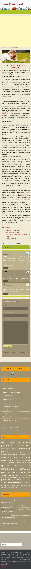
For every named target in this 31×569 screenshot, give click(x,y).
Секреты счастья (7, 385)
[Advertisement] (15, 37)
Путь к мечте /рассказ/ (9, 417)
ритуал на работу (9, 472)
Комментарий (7, 319)
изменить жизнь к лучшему (13, 454)
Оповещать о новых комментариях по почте (15, 353)
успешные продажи (12, 487)
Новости (5, 413)
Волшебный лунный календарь (11, 392)
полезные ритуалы (19, 457)
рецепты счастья (15, 463)
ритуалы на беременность (8, 477)
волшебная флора (8, 449)
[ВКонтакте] (13, 243)
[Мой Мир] (18, 243)
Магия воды (8, 442)
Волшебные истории (8, 399)
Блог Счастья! (12, 4)
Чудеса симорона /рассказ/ (10, 424)
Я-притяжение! (14, 445)
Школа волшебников (8, 388)
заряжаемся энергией (17, 452)
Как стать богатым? (13, 232)
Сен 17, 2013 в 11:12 (7, 272)
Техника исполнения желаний (11, 402)
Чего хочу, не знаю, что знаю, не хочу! (18, 235)
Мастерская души (8, 395)
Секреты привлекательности (10, 406)
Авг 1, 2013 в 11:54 (6, 254)
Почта (8, 312)
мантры (28, 454)
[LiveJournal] (20, 243)
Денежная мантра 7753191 (18, 506)
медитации (3, 457)
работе (17, 199)
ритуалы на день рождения (22, 477)
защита (27, 452)
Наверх (4, 566)
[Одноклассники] (16, 243)
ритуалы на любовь (11, 479)
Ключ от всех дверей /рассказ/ (11, 427)
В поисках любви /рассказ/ (10, 420)
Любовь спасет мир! (13, 230)
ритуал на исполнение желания (15, 467)
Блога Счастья (23, 225)
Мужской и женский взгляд (10, 410)
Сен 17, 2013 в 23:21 (7, 285)
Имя (7, 305)
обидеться (14, 93)
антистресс (25, 445)
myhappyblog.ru (7, 559)
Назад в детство (11, 239)
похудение (5, 460)
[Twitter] (14, 243)
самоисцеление (14, 482)
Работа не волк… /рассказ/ (10, 431)
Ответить (5, 268)
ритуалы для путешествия (19, 475)
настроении (5, 113)
